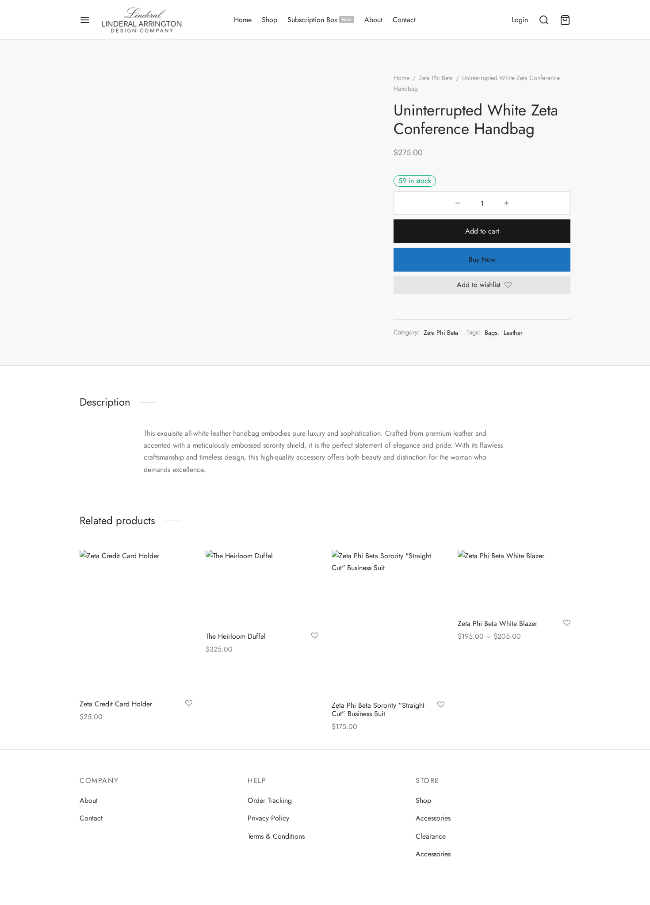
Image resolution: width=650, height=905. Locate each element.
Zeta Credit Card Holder (116, 703)
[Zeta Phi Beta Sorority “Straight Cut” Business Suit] (388, 622)
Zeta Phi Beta (436, 77)
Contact (404, 20)
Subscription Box (319, 20)
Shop (269, 20)
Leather (513, 332)
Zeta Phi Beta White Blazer (497, 623)
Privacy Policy (268, 818)
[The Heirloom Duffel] (262, 587)
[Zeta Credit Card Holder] (136, 621)
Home (243, 20)
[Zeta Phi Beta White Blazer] (514, 581)
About (373, 20)
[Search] (544, 20)
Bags (491, 332)
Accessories (433, 818)
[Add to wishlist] (188, 703)
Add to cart (482, 231)
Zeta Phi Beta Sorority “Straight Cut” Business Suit (378, 709)
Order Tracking (270, 800)
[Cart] (565, 20)
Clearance (431, 836)
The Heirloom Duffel (236, 636)
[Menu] (85, 20)
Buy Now (482, 259)
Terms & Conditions (276, 836)
